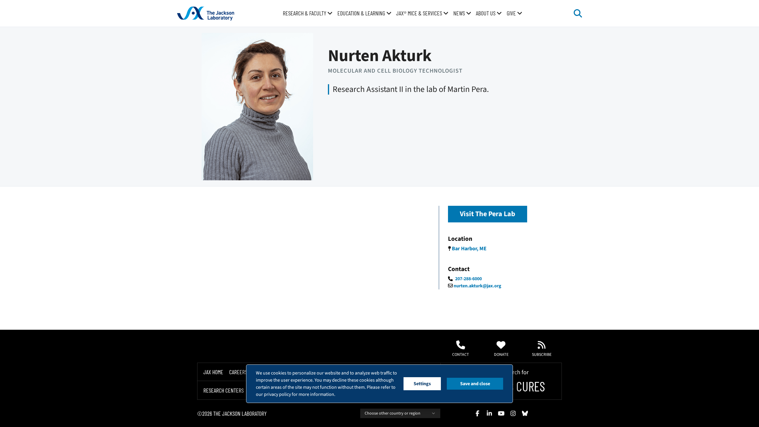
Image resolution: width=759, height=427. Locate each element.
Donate (501, 355)
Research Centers (223, 390)
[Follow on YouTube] (501, 413)
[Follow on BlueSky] (525, 413)
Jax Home (213, 371)
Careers (238, 371)
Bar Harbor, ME (469, 248)
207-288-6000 (468, 278)
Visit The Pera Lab (487, 214)
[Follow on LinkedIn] (489, 413)
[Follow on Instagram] (513, 413)
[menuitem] (308, 13)
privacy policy (277, 394)
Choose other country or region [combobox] (392, 413)
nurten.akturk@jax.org (477, 286)
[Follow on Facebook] (477, 413)
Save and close (475, 383)
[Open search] (578, 13)
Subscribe (541, 355)
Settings (422, 383)
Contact (460, 355)
